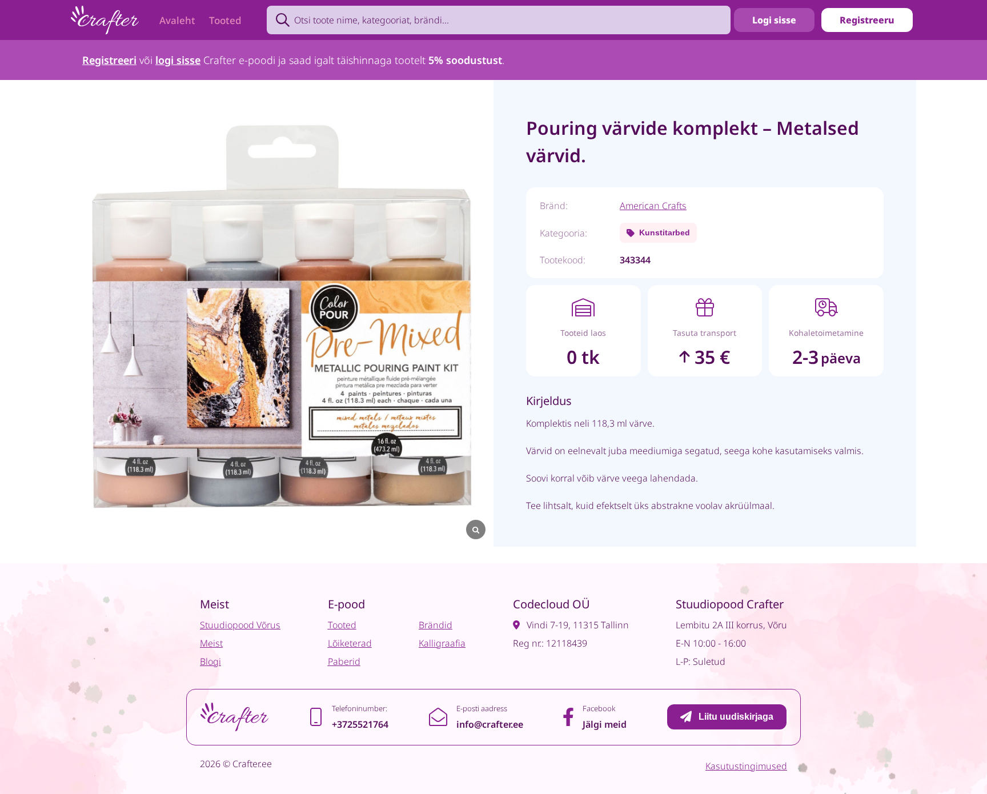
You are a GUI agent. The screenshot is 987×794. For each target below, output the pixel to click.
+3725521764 (360, 724)
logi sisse (177, 60)
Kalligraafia (442, 643)
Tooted (225, 20)
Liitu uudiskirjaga (736, 716)
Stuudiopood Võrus (240, 625)
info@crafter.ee (489, 724)
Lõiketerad (350, 643)
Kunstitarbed (664, 232)
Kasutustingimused (746, 766)
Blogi (210, 661)
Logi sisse (774, 20)
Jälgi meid (605, 724)
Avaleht (177, 20)
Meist (211, 643)
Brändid (435, 625)
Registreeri (109, 60)
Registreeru (867, 20)
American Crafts (653, 205)
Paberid (344, 661)
